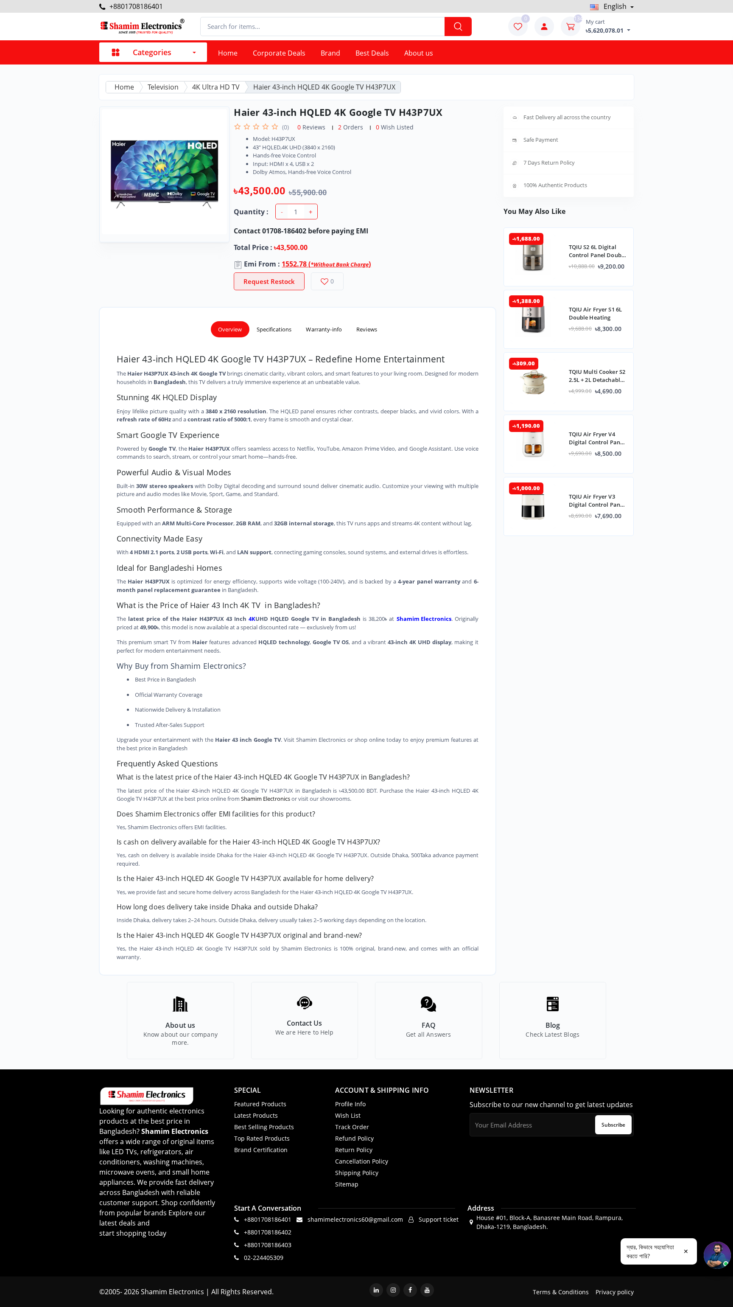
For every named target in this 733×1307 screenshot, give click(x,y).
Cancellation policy (361, 1161)
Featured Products (260, 1104)
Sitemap (346, 1184)
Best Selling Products (264, 1127)
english (615, 6)
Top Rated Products (262, 1138)
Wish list (348, 1115)
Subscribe (613, 1124)
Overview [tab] (230, 329)
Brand (330, 53)
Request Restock (269, 281)
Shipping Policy (356, 1173)
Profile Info (350, 1104)
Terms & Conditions (561, 1292)
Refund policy (354, 1138)
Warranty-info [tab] (324, 329)
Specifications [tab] (274, 329)
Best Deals (372, 53)
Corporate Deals (279, 53)
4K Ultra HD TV (216, 87)
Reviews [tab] (366, 329)
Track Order (352, 1127)
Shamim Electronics (265, 798)
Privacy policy (615, 1292)
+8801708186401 (135, 6)
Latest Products (256, 1115)
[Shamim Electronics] (142, 26)
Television (163, 87)
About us (418, 53)
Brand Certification (261, 1150)
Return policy (353, 1150)
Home (228, 53)
